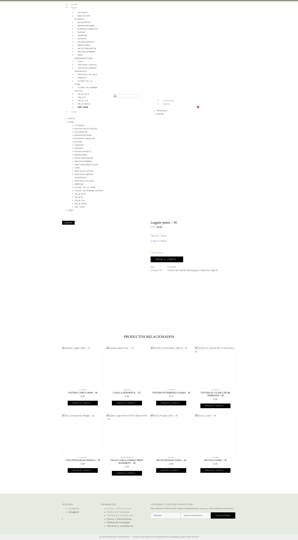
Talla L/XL (83, 101)
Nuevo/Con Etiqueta (85, 129)
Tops (80, 62)
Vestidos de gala (87, 75)
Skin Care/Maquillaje (86, 165)
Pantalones (84, 45)
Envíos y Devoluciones (119, 508)
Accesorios (84, 22)
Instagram (73, 508)
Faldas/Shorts (86, 42)
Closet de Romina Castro (88, 191)
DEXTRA (195, 537)
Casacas (82, 35)
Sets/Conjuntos (87, 49)
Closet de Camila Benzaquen (183, 270)
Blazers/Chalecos (88, 29)
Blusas (81, 32)
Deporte (82, 39)
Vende (166, 104)
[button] (82, 115)
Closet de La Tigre (85, 187)
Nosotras (168, 101)
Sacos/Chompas (86, 52)
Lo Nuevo (83, 13)
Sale (74, 112)
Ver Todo (83, 107)
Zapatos (82, 78)
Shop (74, 8)
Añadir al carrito (165, 259)
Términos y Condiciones (120, 515)
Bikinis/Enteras (86, 26)
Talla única (84, 104)
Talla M (82, 97)
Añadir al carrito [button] (81, 403)
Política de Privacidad (118, 512)
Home (74, 4)
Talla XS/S (83, 94)
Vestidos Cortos (87, 65)
